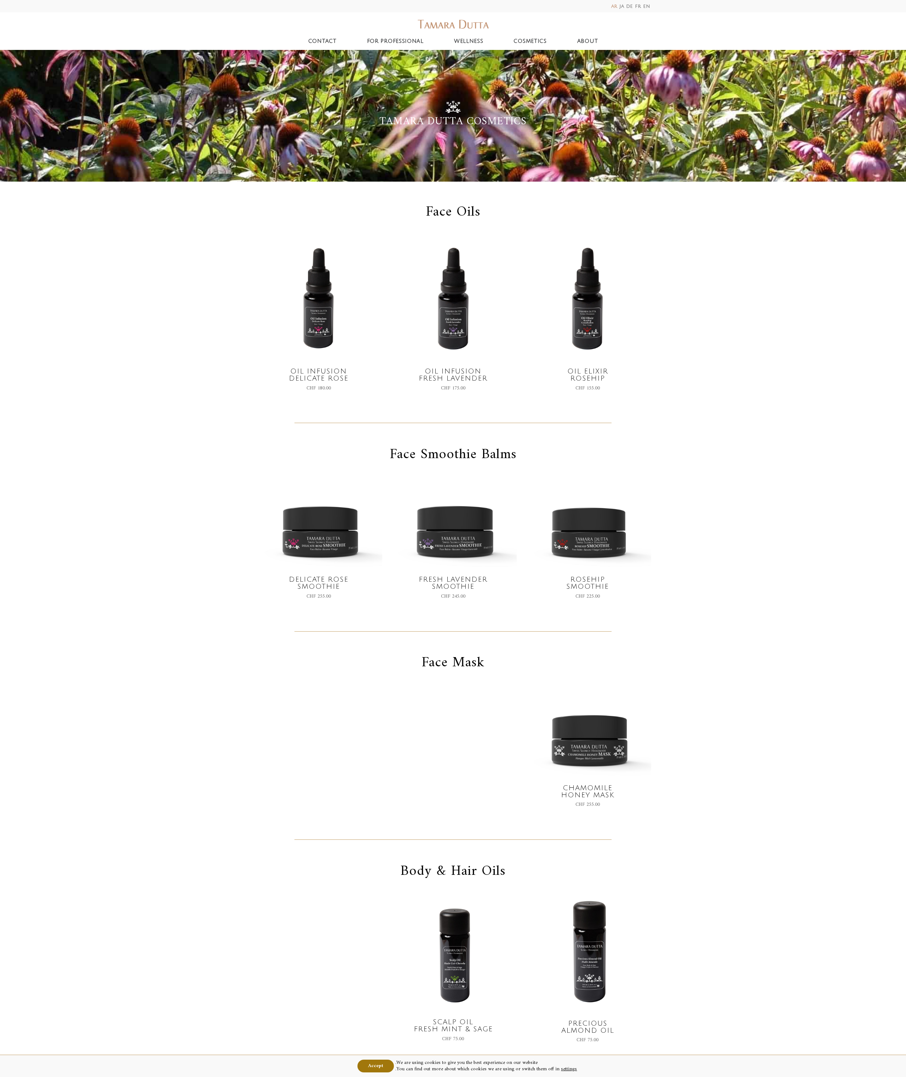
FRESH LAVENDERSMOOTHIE (453, 583)
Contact (322, 41)
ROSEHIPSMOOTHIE (587, 583)
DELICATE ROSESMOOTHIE (318, 583)
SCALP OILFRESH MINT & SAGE (453, 1025)
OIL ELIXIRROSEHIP (587, 374)
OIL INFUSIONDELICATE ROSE (318, 374)
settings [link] (569, 1069)
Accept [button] (375, 1065)
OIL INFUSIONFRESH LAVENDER (453, 374)
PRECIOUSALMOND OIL (587, 1027)
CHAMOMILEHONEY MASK (587, 791)
